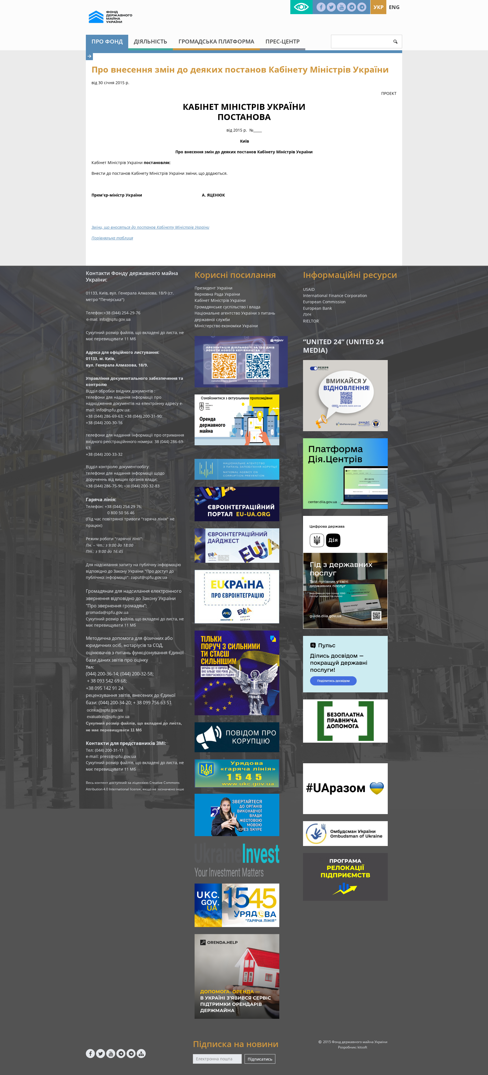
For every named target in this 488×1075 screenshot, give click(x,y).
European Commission (324, 301)
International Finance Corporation (335, 295)
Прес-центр (282, 41)
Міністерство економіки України (226, 325)
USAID (309, 289)
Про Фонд (107, 41)
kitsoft (362, 1047)
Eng (394, 7)
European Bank (317, 308)
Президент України (213, 288)
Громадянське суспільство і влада (227, 306)
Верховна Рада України (217, 294)
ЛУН (307, 314)
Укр (379, 7)
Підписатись (260, 1059)
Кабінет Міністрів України (220, 300)
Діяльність (150, 41)
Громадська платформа (216, 41)
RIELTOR (311, 321)
